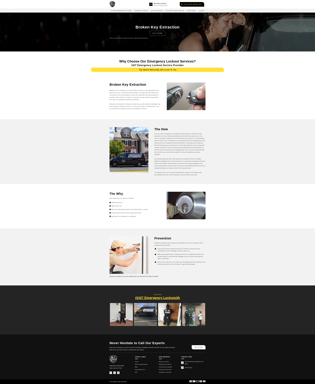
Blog (136, 367)
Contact (201, 10)
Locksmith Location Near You (175, 10)
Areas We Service (140, 369)
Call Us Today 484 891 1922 (193, 4)
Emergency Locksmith (165, 372)
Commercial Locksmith (165, 367)
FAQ (136, 372)
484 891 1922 (188, 367)
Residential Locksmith (165, 364)
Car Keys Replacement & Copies (121, 10)
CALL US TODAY (157, 33)
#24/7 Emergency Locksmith (157, 298)
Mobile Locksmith (164, 361)
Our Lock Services (157, 10)
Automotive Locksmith (165, 369)
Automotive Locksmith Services (123, 38)
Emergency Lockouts (141, 10)
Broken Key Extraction (141, 38)
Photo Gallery (191, 10)
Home (111, 38)
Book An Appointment (141, 364)
